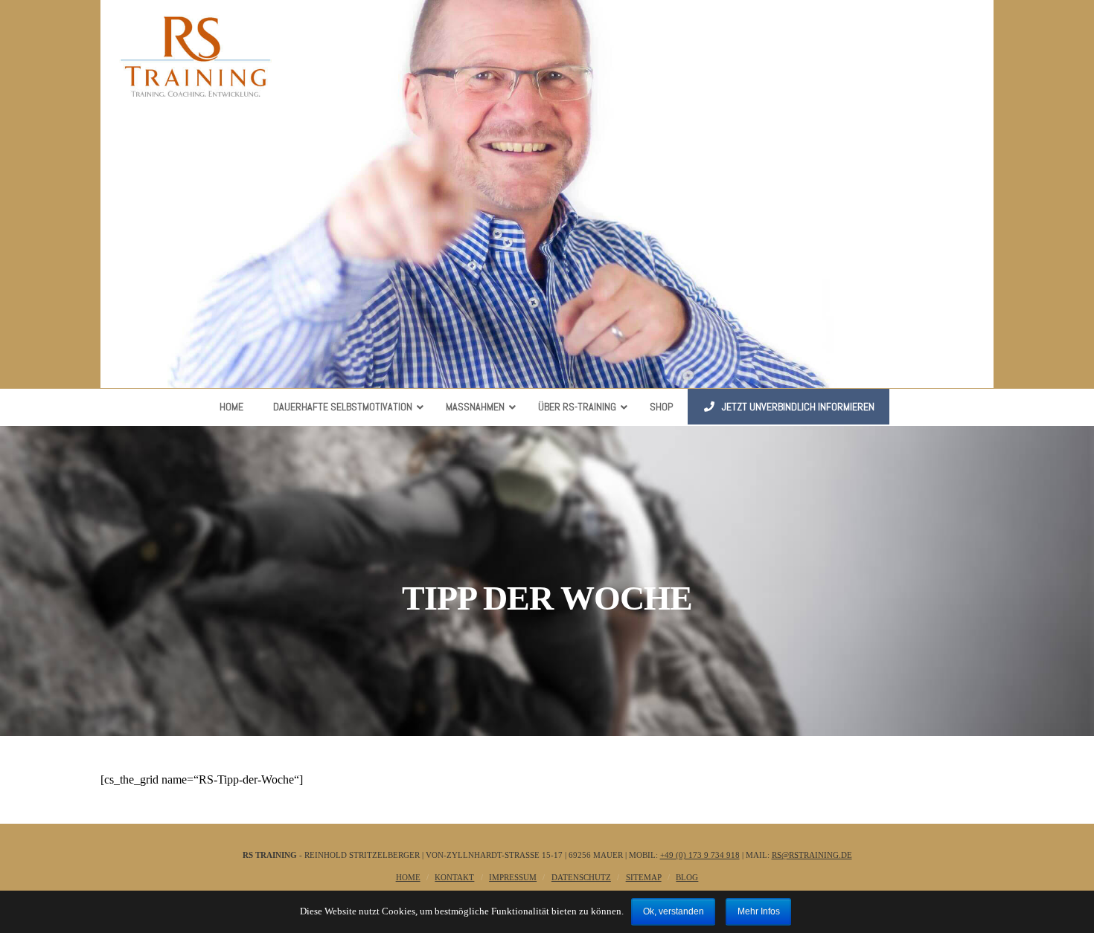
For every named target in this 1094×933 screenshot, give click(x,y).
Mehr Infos (759, 911)
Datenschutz (581, 877)
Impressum (513, 877)
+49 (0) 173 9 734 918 (700, 854)
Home (408, 877)
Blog (687, 877)
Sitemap (644, 877)
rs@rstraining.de (812, 854)
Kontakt (454, 877)
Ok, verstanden (673, 911)
